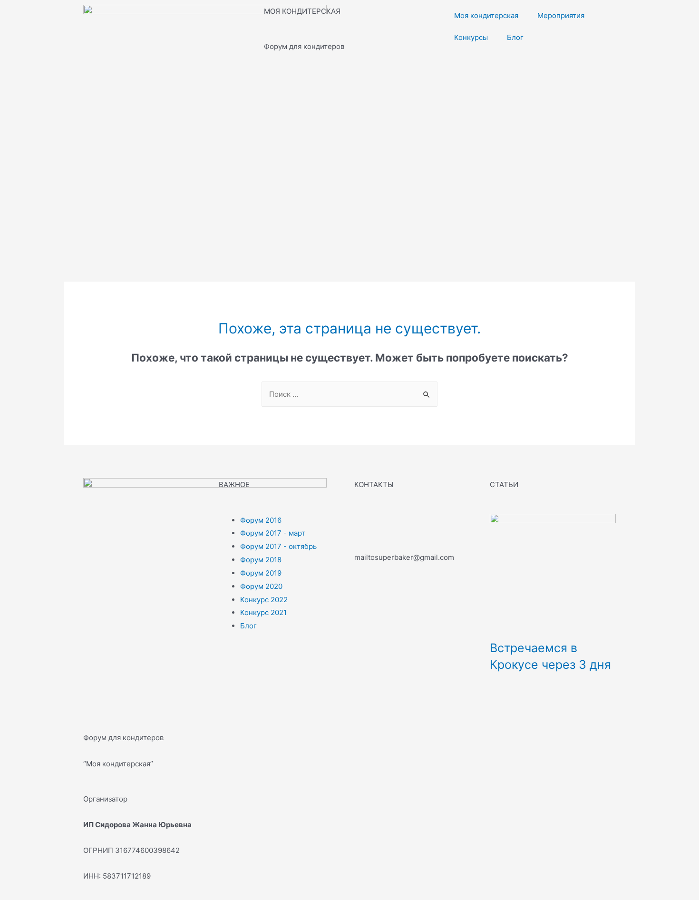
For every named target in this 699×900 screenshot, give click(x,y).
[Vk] (366, 526)
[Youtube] (417, 526)
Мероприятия (560, 15)
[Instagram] (392, 526)
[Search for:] (349, 394)
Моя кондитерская (486, 15)
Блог (515, 37)
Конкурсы (471, 37)
